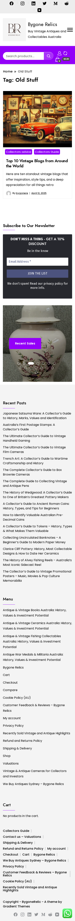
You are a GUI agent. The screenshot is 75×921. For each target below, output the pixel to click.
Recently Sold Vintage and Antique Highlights (36, 733)
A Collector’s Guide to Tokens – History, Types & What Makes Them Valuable (37, 528)
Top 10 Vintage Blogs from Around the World (37, 163)
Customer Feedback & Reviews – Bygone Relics (34, 708)
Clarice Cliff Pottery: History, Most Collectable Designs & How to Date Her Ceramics (37, 551)
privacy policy (53, 283)
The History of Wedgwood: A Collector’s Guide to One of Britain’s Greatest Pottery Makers (37, 494)
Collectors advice (18, 152)
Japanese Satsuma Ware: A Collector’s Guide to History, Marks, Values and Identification (37, 415)
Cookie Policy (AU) (17, 697)
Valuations (11, 763)
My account (12, 718)
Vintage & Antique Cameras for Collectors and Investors (35, 773)
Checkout (10, 682)
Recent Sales (25, 343)
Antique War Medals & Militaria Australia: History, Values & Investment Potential (33, 657)
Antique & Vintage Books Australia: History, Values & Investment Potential (34, 613)
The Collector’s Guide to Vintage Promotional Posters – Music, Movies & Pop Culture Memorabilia (37, 576)
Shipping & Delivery (17, 748)
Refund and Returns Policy (22, 741)
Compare (10, 690)
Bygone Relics (42, 24)
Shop (7, 756)
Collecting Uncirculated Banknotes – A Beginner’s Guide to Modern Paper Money (34, 539)
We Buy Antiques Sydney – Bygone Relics (33, 784)
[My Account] (60, 52)
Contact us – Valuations (22, 837)
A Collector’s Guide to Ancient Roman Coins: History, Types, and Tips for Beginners (36, 506)
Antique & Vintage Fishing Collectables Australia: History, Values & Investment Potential (32, 641)
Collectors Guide (47, 152)
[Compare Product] (65, 52)
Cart (6, 675)
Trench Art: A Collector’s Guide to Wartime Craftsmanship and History (35, 460)
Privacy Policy (13, 725)
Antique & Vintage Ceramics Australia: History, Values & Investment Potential (37, 626)
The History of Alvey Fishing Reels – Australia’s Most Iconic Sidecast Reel (37, 562)
